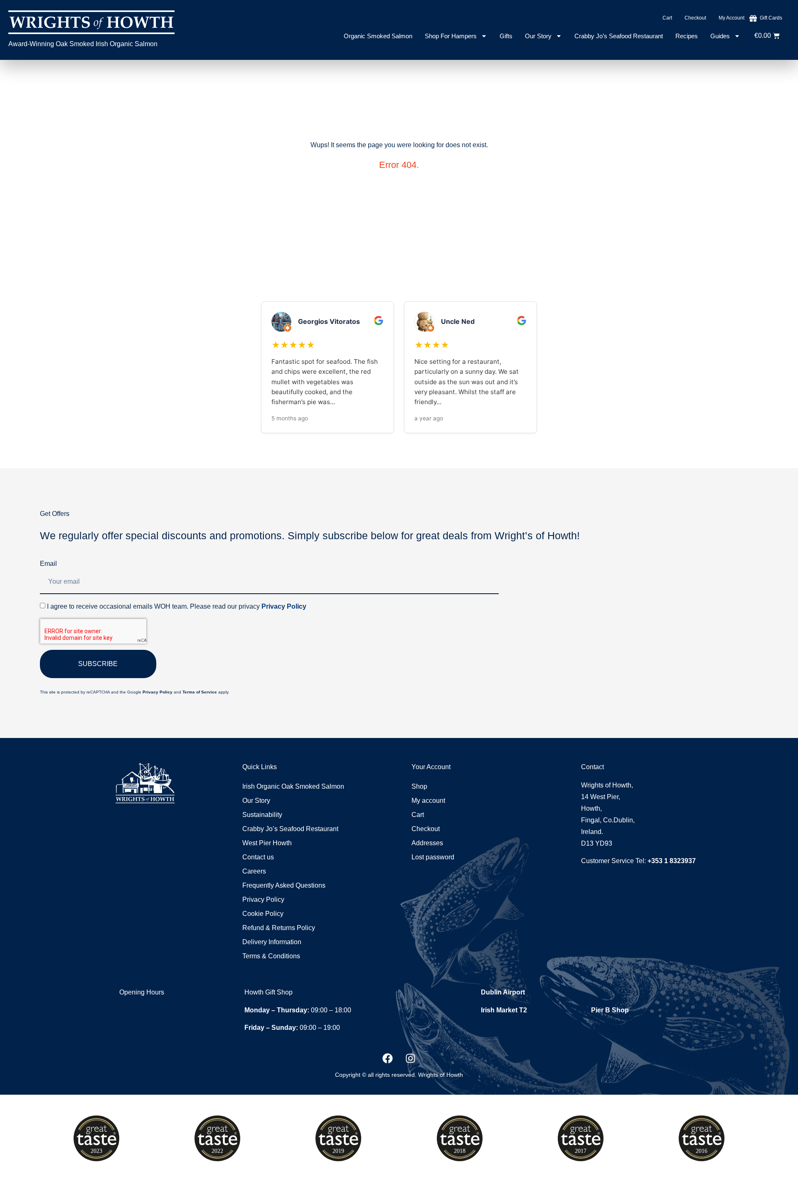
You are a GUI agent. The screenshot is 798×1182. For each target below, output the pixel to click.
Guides (720, 35)
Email (48, 563)
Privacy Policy (283, 606)
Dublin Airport (503, 992)
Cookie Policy (262, 913)
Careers (254, 871)
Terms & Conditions (271, 956)
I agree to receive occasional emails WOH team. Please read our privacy (176, 606)
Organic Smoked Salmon (378, 35)
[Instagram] (410, 1058)
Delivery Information (271, 941)
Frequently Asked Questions (283, 885)
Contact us (258, 857)
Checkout (695, 18)
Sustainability (262, 814)
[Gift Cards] (753, 18)
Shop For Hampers (451, 35)
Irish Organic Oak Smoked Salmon (293, 786)
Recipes (686, 35)
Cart (667, 18)
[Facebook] (387, 1058)
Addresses (427, 842)
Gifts (506, 35)
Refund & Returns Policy (278, 927)
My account (731, 18)
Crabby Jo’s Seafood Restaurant (618, 35)
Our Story (538, 35)
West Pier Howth (267, 842)
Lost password (432, 857)
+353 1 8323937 (672, 860)
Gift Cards (771, 18)
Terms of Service (199, 692)
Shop (419, 786)
